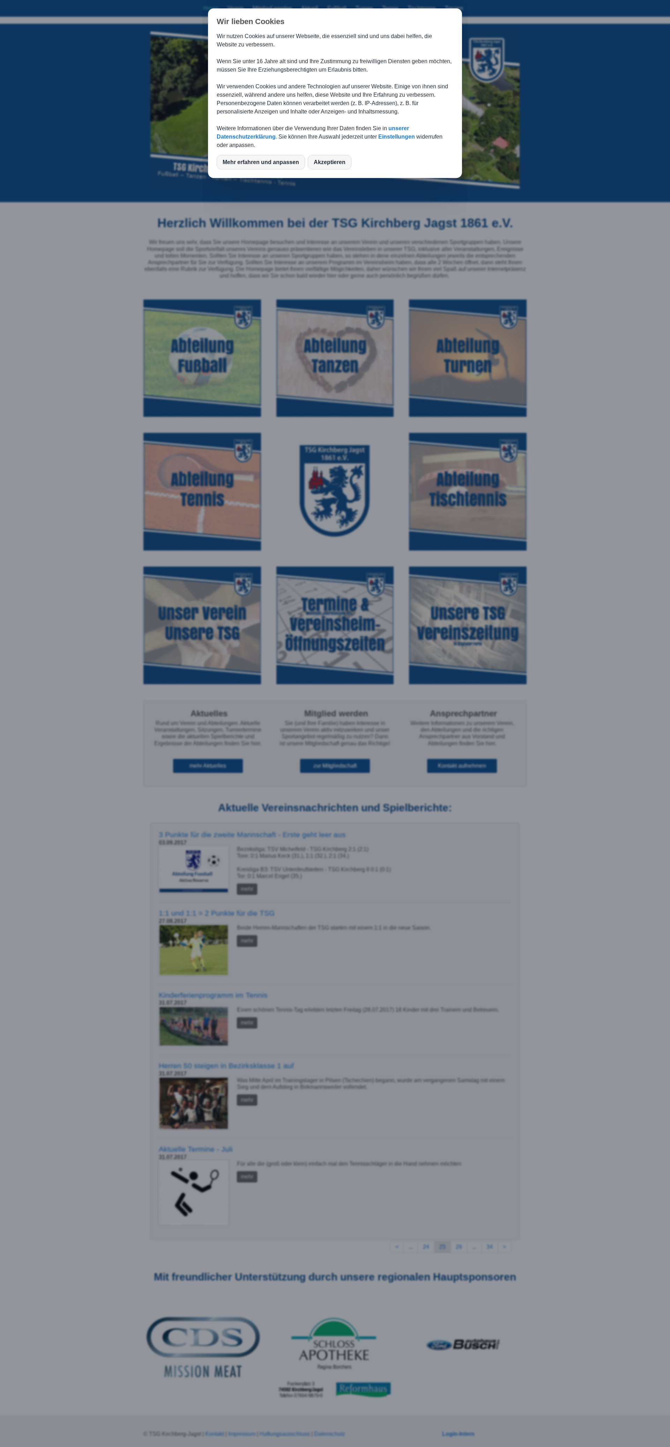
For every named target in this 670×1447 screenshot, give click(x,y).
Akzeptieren (329, 162)
